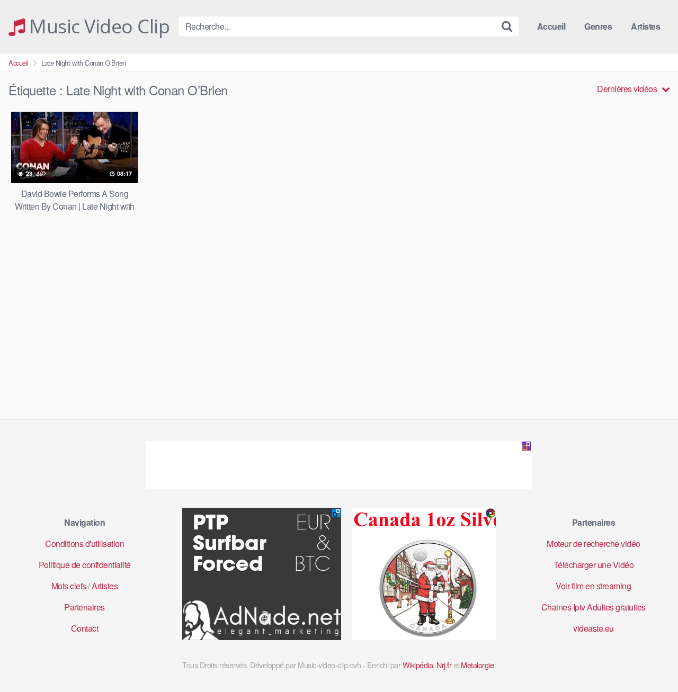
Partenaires (84, 607)
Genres (598, 26)
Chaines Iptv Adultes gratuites (593, 607)
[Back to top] (648, 658)
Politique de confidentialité (85, 565)
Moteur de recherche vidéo (593, 543)
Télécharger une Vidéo (594, 565)
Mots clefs (68, 586)
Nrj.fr (443, 664)
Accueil (551, 26)
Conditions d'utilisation (84, 543)
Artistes (645, 26)
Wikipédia (418, 664)
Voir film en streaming (593, 586)
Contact (85, 628)
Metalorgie (477, 664)
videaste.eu (593, 628)
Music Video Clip (97, 26)
